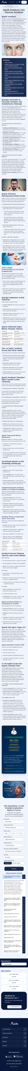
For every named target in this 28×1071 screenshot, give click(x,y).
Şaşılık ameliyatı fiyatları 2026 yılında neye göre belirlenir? (12, 941)
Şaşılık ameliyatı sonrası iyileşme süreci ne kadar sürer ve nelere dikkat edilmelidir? (13, 946)
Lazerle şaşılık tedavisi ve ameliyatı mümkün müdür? (12, 877)
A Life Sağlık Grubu (16, 1061)
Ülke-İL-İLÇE (7, 831)
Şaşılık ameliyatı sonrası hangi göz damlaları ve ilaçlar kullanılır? (12, 951)
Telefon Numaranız (8, 825)
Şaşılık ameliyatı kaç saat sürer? (11, 913)
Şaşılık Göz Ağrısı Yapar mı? (11, 91)
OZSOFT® (16, 1066)
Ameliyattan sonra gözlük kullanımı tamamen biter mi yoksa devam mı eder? (12, 899)
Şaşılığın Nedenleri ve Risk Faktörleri (13, 71)
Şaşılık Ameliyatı (8, 62)
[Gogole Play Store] (18, 1056)
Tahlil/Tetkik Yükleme (9, 860)
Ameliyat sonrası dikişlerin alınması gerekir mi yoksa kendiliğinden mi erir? (12, 905)
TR (23, 2)
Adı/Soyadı (6, 819)
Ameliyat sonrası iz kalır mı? (10, 916)
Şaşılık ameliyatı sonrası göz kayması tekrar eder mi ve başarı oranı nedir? (13, 926)
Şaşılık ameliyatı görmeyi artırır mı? (12, 934)
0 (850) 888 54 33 (15, 1007)
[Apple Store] (8, 1056)
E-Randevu (12, 2)
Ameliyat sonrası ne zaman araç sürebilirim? (11, 930)
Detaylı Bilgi (14, 976)
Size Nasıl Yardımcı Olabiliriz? (11, 848)
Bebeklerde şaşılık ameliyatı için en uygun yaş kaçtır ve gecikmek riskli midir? (12, 921)
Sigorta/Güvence (8, 836)
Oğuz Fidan (14, 740)
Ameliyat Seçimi (7, 842)
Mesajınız (6, 854)
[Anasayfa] (2, 2)
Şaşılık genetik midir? (9, 937)
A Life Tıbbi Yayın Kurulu (18, 771)
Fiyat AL (14, 869)
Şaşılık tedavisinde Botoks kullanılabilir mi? (10, 910)
